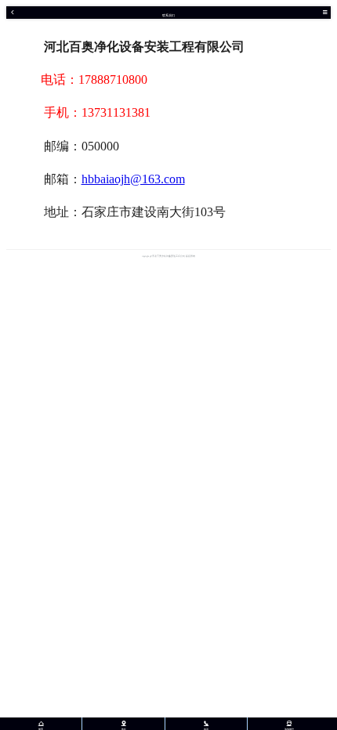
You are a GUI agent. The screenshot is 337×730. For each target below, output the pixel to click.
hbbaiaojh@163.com (133, 179)
